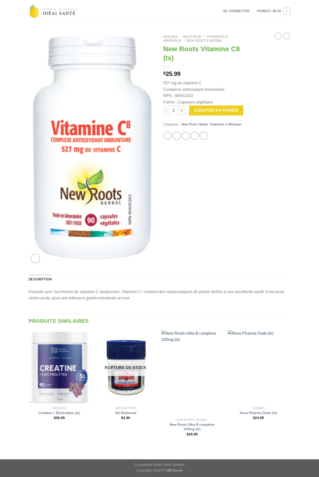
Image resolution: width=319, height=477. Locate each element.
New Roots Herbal (204, 41)
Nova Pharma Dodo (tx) (258, 413)
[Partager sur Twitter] (177, 136)
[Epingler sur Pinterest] (195, 136)
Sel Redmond (125, 413)
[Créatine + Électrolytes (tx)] (59, 367)
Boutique (192, 37)
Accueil (170, 37)
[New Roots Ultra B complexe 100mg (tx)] (192, 373)
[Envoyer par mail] (186, 136)
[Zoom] (35, 259)
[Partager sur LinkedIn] (204, 136)
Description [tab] (40, 279)
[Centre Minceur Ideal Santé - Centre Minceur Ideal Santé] (54, 11)
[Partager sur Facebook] (168, 136)
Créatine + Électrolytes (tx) (59, 413)
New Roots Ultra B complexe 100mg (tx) (192, 427)
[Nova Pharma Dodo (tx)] (258, 367)
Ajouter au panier (216, 110)
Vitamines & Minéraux (225, 124)
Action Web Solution (169, 465)
